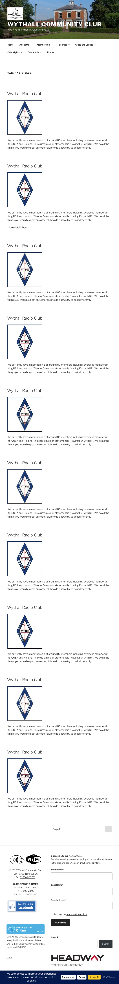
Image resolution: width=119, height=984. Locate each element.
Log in (9, 957)
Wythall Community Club (54, 24)
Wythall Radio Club (24, 93)
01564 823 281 (27, 877)
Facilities (62, 44)
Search (54, 937)
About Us (24, 44)
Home (10, 44)
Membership (43, 44)
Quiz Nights (13, 52)
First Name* (57, 869)
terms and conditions (76, 914)
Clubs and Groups (84, 44)
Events (50, 52)
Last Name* (57, 884)
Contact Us (33, 52)
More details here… (18, 227)
